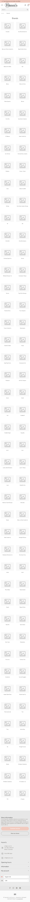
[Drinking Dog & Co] (7, 253)
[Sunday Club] (22, 654)
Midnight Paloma (22, 537)
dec (22, 223)
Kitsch (7, 398)
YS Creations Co (22, 781)
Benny (7, 84)
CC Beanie (7, 136)
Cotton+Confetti (22, 188)
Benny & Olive (23, 84)
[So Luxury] (7, 654)
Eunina (7, 293)
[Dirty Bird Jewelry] (22, 235)
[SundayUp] (7, 671)
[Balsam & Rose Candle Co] (7, 43)
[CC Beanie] (7, 131)
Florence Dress (7, 310)
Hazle (22, 345)
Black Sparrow (8, 101)
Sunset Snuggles (22, 677)
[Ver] (7, 741)
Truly (7, 729)
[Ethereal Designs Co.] (7, 270)
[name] (7, 566)
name (7, 572)
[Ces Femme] (7, 148)
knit (7, 415)
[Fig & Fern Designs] (22, 287)
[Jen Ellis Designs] (22, 375)
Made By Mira (22, 485)
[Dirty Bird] (7, 235)
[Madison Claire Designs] (7, 497)
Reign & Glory (22, 607)
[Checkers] (7, 165)
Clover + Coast (22, 171)
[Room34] (7, 619)
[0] (28, 5)
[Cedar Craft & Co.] (22, 131)
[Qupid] (7, 601)
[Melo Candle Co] (7, 532)
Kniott (22, 398)
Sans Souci (7, 642)
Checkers (7, 171)
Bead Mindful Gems (22, 49)
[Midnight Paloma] (22, 532)
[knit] (7, 410)
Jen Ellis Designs (22, 380)
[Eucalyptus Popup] (22, 270)
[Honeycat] (7, 375)
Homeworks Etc (22, 363)
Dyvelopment (20, 898)
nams (22, 572)
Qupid (7, 607)
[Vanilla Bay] (22, 723)
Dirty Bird (7, 241)
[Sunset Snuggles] (22, 671)
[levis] (22, 444)
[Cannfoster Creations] (22, 113)
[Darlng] (7, 200)
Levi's (7, 450)
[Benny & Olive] (22, 78)
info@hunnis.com (8, 857)
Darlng (7, 206)
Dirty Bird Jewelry (22, 241)
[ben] (22, 61)
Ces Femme (7, 153)
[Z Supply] (22, 793)
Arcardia (7, 31)
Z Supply (22, 799)
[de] (7, 218)
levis (23, 450)
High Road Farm (7, 363)
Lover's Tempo (22, 467)
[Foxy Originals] (22, 305)
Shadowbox (22, 642)
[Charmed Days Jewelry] (22, 148)
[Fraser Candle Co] (7, 322)
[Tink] (22, 706)
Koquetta (22, 432)
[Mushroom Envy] (22, 549)
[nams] (22, 566)
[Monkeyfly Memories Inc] (7, 549)
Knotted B (23, 415)
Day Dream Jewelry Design (22, 206)
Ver (7, 746)
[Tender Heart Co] (22, 689)
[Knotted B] (22, 410)
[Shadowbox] (22, 636)
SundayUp (7, 677)
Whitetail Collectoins (7, 781)
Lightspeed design (11, 898)
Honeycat (7, 380)
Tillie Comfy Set (7, 712)
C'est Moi (7, 119)
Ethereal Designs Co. (7, 275)
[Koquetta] (22, 427)
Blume (22, 101)
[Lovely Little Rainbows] (7, 462)
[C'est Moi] (7, 113)
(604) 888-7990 (8, 853)
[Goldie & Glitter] (7, 340)
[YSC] (7, 793)
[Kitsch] (7, 392)
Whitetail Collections (22, 764)
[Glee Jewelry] (22, 322)
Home (2, 13)
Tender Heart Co (22, 694)
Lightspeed (23, 897)
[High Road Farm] (7, 357)
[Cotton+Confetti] (22, 183)
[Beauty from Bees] (7, 61)
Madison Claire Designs (7, 502)
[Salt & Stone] (22, 619)
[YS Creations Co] (22, 776)
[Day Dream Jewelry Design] (22, 200)
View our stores (15, 833)
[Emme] (22, 253)
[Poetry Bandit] (22, 584)
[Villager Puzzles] (22, 741)
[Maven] (7, 514)
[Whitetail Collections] (22, 758)
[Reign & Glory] (22, 601)
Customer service (15, 828)
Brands (8, 13)
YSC (7, 799)
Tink (22, 712)
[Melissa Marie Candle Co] (22, 514)
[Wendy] (7, 758)
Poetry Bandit (22, 589)
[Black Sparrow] (7, 96)
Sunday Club (22, 659)
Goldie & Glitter (7, 345)
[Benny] (7, 78)
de (7, 223)
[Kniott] (22, 392)
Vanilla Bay (22, 729)
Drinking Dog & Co (7, 258)
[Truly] (7, 723)
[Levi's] (7, 444)
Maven (7, 520)
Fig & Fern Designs (22, 293)
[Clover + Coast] (22, 165)
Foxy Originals (22, 310)
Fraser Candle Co (7, 328)
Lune (8, 485)
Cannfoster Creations (22, 119)
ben (22, 66)
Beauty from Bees (7, 66)
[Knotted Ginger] (7, 427)
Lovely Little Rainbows (7, 467)
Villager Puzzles (22, 746)
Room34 (7, 624)
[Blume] (22, 96)
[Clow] (7, 183)
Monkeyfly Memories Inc (7, 555)
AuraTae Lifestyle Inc (22, 31)
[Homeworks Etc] (22, 357)
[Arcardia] (7, 26)
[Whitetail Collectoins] (7, 776)
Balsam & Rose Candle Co (7, 49)
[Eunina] (7, 287)
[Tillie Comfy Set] (7, 706)
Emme (22, 258)
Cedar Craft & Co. (22, 136)
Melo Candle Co (7, 537)
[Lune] (7, 479)
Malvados (22, 502)
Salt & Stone (22, 624)
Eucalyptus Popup (22, 275)
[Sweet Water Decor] (7, 689)
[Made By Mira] (22, 479)
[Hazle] (22, 340)
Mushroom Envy (22, 555)
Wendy (7, 764)
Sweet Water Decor (7, 694)
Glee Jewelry (22, 328)
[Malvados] (22, 497)
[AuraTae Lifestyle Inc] (22, 26)
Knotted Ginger (7, 432)
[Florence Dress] (7, 305)
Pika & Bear (7, 589)
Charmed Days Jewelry (22, 153)
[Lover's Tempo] (22, 462)
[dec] (22, 218)
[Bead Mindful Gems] (22, 43)
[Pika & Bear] (7, 584)
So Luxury (8, 659)
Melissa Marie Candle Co (22, 520)
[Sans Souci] (7, 636)
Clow (7, 188)
